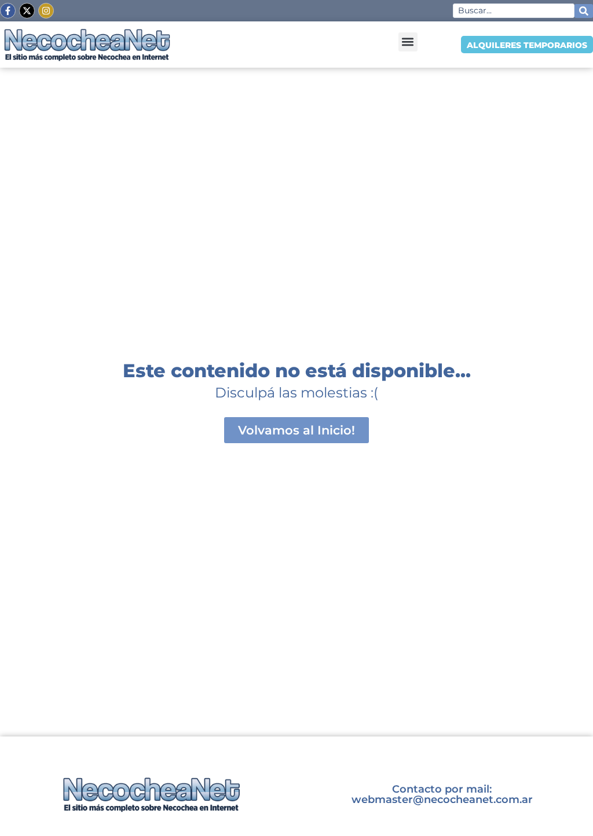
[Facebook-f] (8, 11)
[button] (408, 41)
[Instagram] (46, 11)
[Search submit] (583, 11)
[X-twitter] (27, 11)
